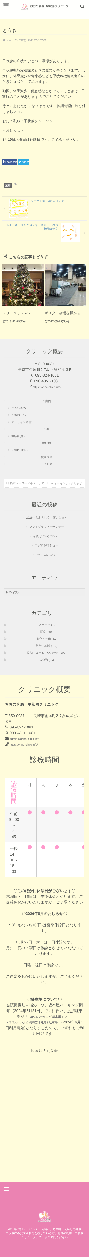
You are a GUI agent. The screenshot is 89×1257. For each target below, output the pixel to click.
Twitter (25, 162)
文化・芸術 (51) (47, 638)
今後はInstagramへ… (46, 536)
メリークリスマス (16, 313)
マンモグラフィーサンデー (46, 527)
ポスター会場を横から (63, 313)
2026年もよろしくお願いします (46, 517)
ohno (9, 40)
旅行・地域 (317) (46, 646)
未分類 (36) (46, 660)
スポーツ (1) (47, 625)
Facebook (11, 162)
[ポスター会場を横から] (66, 285)
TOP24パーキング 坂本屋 (44, 1016)
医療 (8, 185)
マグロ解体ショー (46, 545)
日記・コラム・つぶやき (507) (46, 652)
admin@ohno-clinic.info (24, 739)
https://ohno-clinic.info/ (47, 387)
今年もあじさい (47, 554)
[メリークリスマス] (23, 285)
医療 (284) (46, 631)
